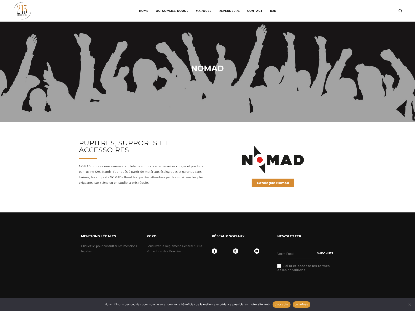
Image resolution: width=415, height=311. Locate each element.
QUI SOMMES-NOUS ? (172, 11)
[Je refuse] (409, 304)
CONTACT (255, 11)
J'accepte (281, 304)
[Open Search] (400, 11)
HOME (143, 11)
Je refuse (301, 304)
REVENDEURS (229, 11)
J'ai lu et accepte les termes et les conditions (303, 268)
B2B (273, 11)
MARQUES (203, 11)
